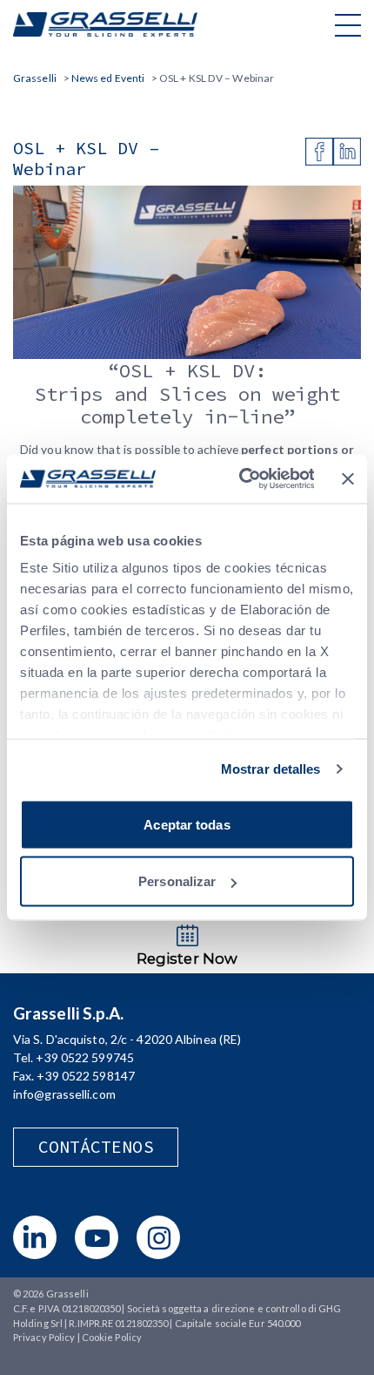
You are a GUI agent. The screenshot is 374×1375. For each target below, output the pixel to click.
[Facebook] (319, 152)
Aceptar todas (187, 823)
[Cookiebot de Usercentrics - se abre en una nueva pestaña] (239, 479)
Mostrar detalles (271, 769)
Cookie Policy (112, 1337)
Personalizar (177, 881)
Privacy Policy (44, 1337)
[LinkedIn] (347, 152)
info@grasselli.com (64, 1094)
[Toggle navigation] (348, 24)
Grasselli (105, 24)
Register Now (187, 958)
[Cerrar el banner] (348, 478)
